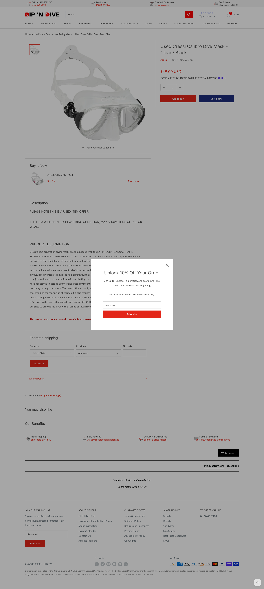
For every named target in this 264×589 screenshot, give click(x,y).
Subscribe (132, 314)
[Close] (167, 265)
